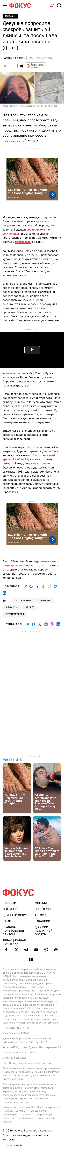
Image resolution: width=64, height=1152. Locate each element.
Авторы (40, 915)
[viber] (46, 950)
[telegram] (26, 950)
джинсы (12, 607)
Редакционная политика (14, 942)
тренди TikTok (15, 614)
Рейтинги (10, 909)
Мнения (41, 903)
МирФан (10, 16)
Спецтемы (43, 909)
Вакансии (42, 921)
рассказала (23, 241)
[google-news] (56, 950)
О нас (7, 921)
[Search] (59, 5)
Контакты (9, 1139)
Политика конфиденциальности (24, 1135)
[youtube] (36, 950)
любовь (45, 600)
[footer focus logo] (18, 892)
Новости (9, 903)
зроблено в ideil (13, 1146)
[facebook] (6, 950)
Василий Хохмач (14, 58)
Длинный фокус (15, 915)
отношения (24, 600)
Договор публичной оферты (44, 930)
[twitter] (16, 950)
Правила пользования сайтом (13, 930)
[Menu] (5, 5)
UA (52, 5)
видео (30, 607)
